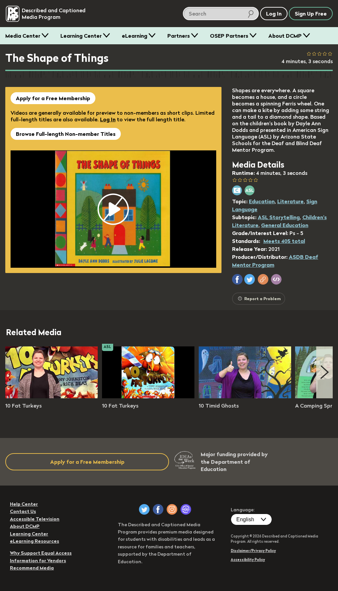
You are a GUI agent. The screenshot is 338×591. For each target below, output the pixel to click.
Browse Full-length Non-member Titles (66, 134)
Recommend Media (32, 568)
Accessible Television (34, 519)
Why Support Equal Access (41, 553)
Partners (178, 35)
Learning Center (81, 35)
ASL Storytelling (279, 217)
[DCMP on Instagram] (172, 509)
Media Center (22, 35)
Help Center (24, 504)
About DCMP (285, 35)
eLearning (134, 35)
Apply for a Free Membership (53, 98)
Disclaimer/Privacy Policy (253, 550)
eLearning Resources (34, 541)
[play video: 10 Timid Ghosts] (245, 396)
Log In (108, 119)
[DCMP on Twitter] (144, 509)
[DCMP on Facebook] (158, 509)
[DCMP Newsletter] (186, 509)
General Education (284, 225)
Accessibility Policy (248, 559)
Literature (290, 201)
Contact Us (23, 511)
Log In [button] (274, 13)
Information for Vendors (38, 561)
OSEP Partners (229, 35)
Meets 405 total (284, 241)
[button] (237, 279)
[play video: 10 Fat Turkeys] (51, 396)
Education (262, 201)
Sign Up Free (311, 13)
